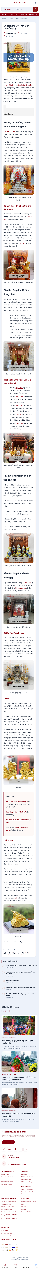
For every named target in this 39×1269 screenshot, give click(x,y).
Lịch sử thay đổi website (27, 1189)
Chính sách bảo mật (26, 1179)
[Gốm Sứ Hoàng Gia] (2, 1244)
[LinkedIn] (22, 953)
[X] (18, 953)
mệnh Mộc (19, 397)
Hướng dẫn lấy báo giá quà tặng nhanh (9, 1219)
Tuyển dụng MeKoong (26, 1211)
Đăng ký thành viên (6, 1174)
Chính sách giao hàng (26, 1182)
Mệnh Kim (19, 388)
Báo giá (4, 14)
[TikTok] (15, 1149)
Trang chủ (4, 18)
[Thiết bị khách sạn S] (13, 1250)
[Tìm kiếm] (35, 9)
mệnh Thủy (19, 406)
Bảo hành (23, 1209)
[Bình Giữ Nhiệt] (9, 1244)
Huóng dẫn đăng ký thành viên (9, 1211)
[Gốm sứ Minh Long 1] (2, 1247)
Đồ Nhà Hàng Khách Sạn (29, 14)
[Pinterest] (9, 953)
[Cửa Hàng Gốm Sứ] (16, 1247)
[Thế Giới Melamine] (6, 1244)
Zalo (9, 1149)
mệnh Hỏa (19, 414)
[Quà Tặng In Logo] (16, 1250)
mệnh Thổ (19, 423)
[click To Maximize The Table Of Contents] (5, 106)
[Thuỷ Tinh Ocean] (2, 1250)
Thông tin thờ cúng (21, 18)
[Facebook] (5, 953)
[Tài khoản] (36, 3)
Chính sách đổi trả (25, 1174)
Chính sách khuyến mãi (27, 1176)
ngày (16, 898)
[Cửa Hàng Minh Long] (16, 1244)
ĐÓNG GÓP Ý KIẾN (7, 1142)
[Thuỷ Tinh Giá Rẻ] (9, 1247)
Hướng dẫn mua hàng (6, 1209)
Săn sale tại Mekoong (6, 1184)
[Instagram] (20, 1149)
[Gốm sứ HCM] (6, 1247)
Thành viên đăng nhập (7, 1176)
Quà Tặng (14, 14)
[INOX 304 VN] (6, 1250)
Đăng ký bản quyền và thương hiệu (28, 1192)
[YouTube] (25, 1149)
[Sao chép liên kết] (27, 953)
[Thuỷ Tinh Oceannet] (13, 1244)
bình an (22, 243)
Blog (11, 18)
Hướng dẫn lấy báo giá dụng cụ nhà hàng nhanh (9, 1215)
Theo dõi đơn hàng (6, 1204)
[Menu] (3, 3)
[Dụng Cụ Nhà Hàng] (9, 1250)
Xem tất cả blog (6, 1011)
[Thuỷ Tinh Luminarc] (13, 1247)
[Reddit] (14, 953)
